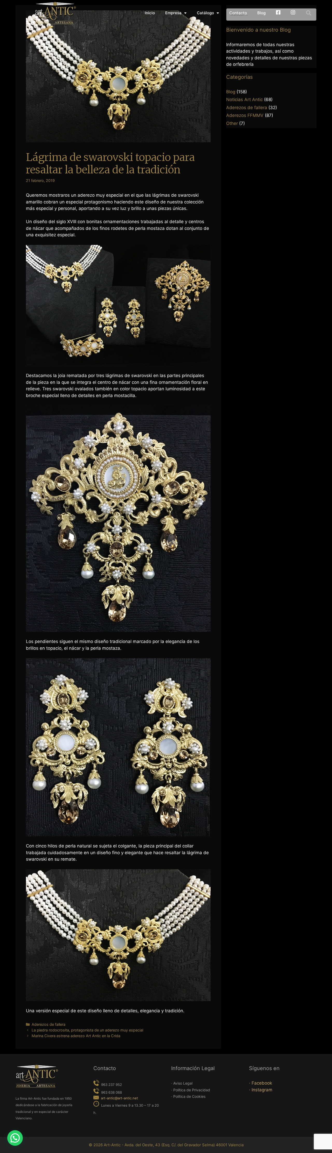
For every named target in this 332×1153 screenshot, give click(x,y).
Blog (261, 12)
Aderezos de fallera (48, 1024)
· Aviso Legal (181, 1083)
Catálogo (205, 12)
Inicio (150, 12)
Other (232, 123)
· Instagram (260, 1089)
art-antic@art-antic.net (119, 1098)
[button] (308, 13)
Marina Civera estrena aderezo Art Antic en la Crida (76, 1036)
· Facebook (260, 1083)
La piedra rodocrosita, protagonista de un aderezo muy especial (87, 1030)
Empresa (173, 12)
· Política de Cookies (188, 1096)
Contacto (238, 12)
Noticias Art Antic (244, 99)
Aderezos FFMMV (245, 115)
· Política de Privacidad (190, 1090)
